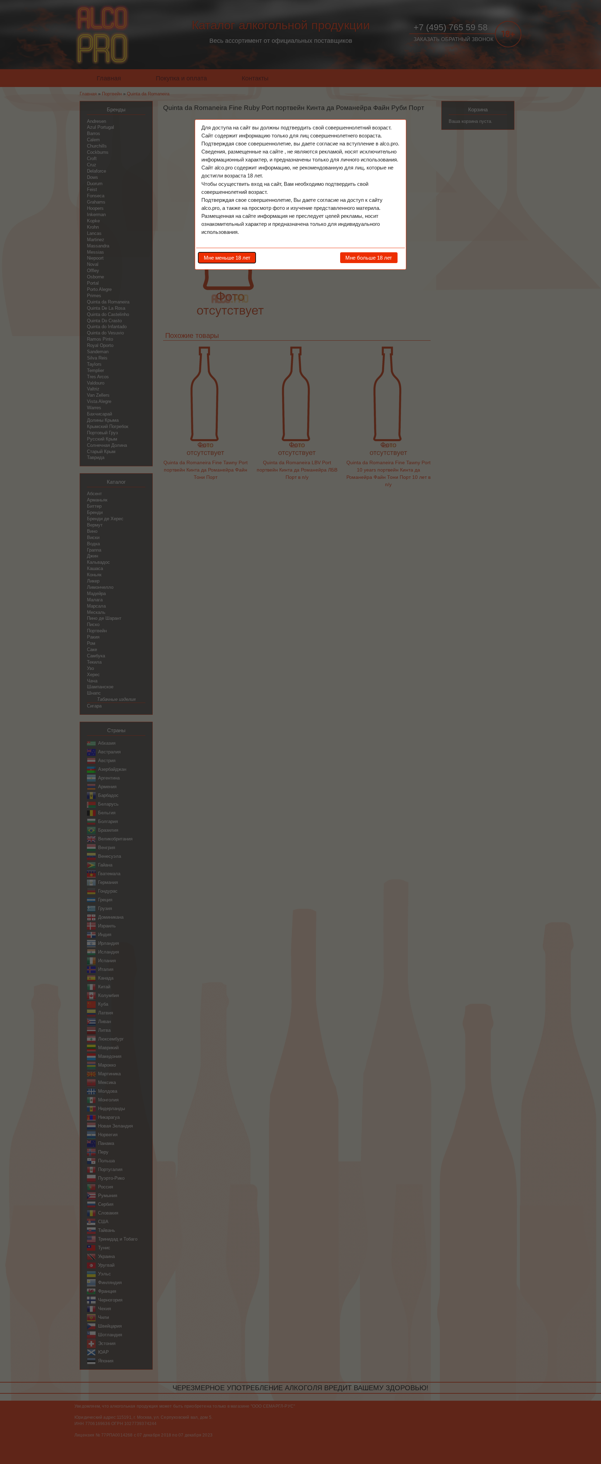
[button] (227, 257)
